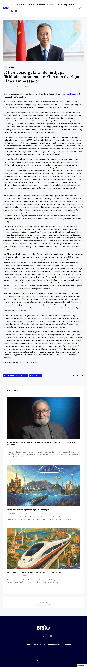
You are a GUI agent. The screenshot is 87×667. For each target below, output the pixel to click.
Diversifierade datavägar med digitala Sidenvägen (28, 510)
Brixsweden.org (43, 661)
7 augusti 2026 (24, 448)
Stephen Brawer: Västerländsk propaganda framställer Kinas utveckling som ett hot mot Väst (42, 443)
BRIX (5, 67)
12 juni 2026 (22, 576)
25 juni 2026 (23, 513)
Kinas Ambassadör (35, 375)
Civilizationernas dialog (11, 375)
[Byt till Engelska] (12, 11)
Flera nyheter (43, 603)
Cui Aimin (24, 375)
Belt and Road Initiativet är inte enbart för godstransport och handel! (36, 572)
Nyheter (11, 67)
